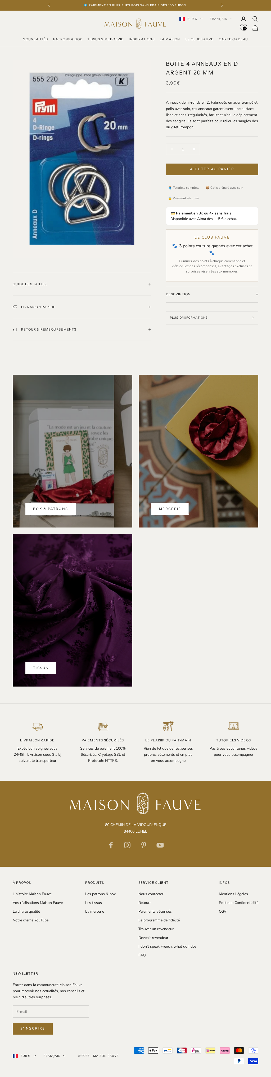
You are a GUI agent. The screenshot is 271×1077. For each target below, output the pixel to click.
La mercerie (94, 911)
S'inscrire (32, 1028)
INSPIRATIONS (141, 39)
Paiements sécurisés (155, 911)
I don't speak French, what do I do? (167, 946)
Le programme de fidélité (159, 920)
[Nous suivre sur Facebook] (111, 845)
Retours (144, 902)
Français (218, 19)
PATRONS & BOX (67, 39)
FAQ (142, 955)
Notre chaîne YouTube (30, 920)
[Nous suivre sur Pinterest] (144, 845)
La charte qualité (26, 911)
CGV (223, 911)
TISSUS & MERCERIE (105, 39)
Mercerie (170, 509)
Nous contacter (150, 893)
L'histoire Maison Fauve (32, 893)
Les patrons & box (100, 893)
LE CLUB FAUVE (200, 39)
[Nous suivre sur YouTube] (160, 845)
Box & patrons (50, 509)
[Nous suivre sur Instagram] (127, 845)
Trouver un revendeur (156, 928)
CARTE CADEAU (233, 39)
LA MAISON (170, 39)
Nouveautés (35, 39)
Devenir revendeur (153, 937)
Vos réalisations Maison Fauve (38, 902)
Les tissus (93, 902)
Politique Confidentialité (238, 902)
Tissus (40, 668)
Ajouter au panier (212, 169)
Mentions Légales (233, 893)
